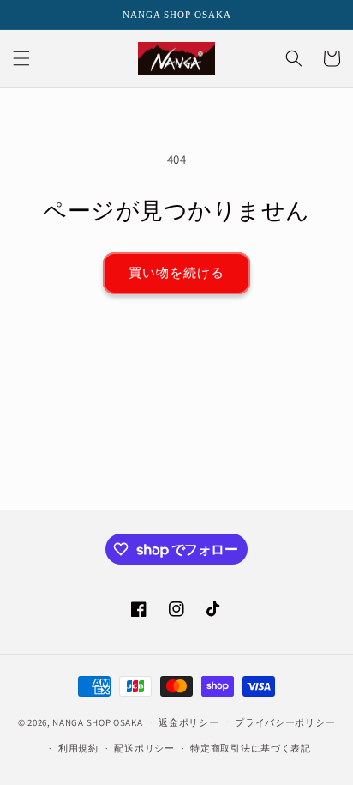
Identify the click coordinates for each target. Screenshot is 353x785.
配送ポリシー (144, 748)
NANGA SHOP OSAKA (97, 722)
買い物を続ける (176, 272)
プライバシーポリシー (285, 722)
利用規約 (78, 748)
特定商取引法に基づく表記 (250, 748)
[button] (21, 58)
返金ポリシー (188, 722)
